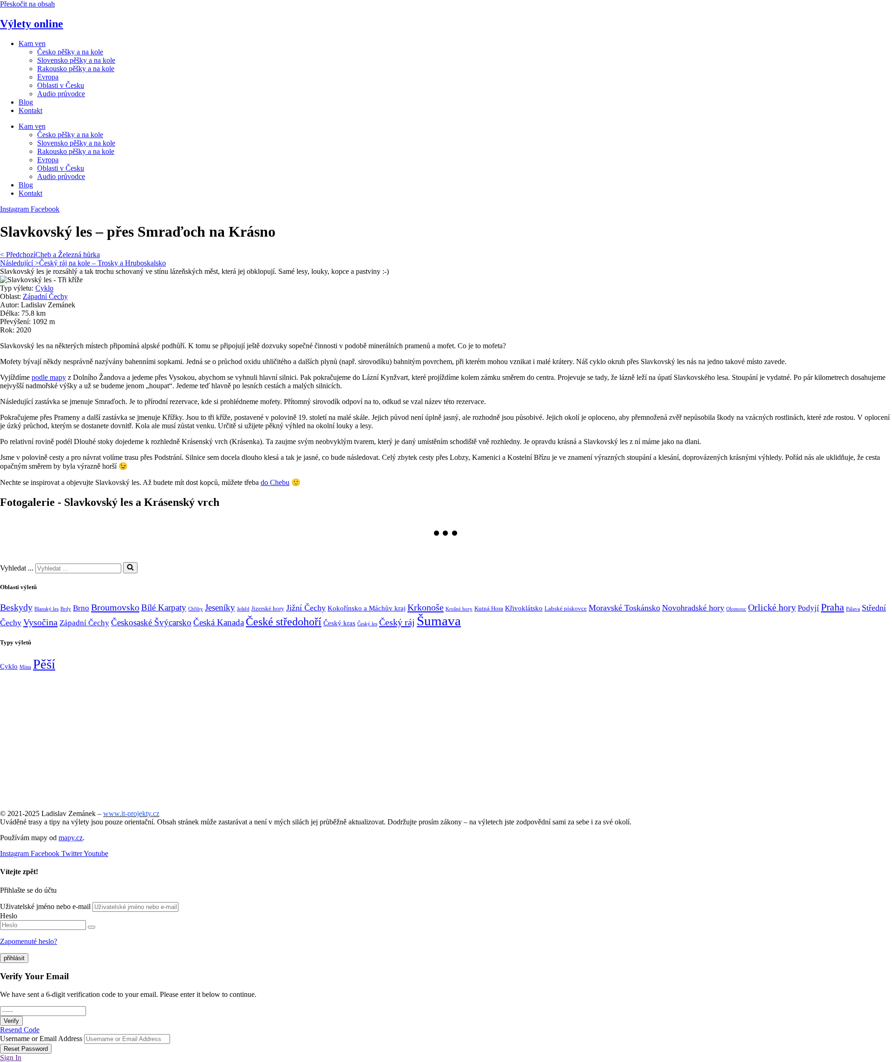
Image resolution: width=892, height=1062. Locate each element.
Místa (25, 667)
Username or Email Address (41, 1038)
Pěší (44, 664)
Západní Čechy (45, 296)
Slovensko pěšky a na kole (76, 60)
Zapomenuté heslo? (28, 941)
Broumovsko (115, 607)
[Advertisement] (279, 737)
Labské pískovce (565, 608)
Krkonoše (425, 607)
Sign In (10, 1058)
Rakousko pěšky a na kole (75, 69)
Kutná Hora (488, 608)
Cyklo (44, 288)
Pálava (853, 608)
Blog (26, 102)
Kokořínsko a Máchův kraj (367, 608)
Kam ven (32, 43)
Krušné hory (459, 608)
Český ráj (397, 622)
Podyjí (808, 608)
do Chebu (275, 482)
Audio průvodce (61, 94)
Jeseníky (220, 607)
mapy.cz (71, 838)
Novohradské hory (693, 607)
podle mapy (49, 377)
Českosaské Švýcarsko (151, 622)
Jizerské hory (267, 608)
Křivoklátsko (524, 608)
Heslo (8, 916)
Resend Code (19, 1030)
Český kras (339, 623)
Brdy (65, 608)
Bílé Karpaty (163, 607)
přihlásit (14, 958)
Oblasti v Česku (60, 85)
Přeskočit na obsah (27, 4)
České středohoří (283, 621)
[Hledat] (130, 567)
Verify (11, 1020)
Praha (832, 607)
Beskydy (16, 607)
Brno (81, 608)
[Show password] (91, 927)
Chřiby (195, 608)
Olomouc (736, 608)
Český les (367, 623)
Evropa (48, 77)
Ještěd (243, 608)
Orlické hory (772, 607)
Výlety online (31, 24)
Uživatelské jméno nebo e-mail (45, 906)
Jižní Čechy (306, 607)
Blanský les (46, 608)
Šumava (439, 620)
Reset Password (26, 1048)
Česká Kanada (218, 622)
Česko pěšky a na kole (70, 52)
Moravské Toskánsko (624, 607)
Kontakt (30, 110)
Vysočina (40, 622)
